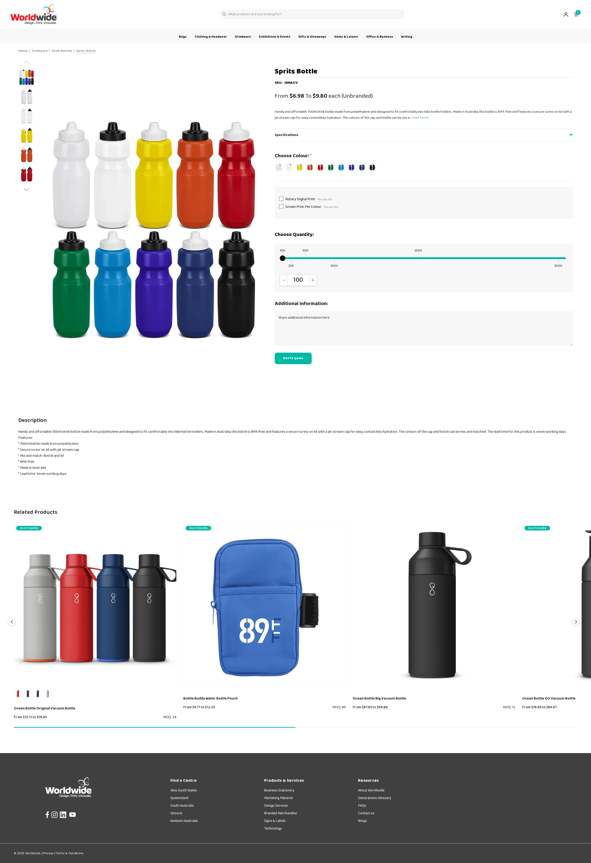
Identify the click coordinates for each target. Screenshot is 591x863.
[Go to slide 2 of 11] (27, 190)
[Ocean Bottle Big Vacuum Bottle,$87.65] (434, 605)
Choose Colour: (293, 156)
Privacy (48, 853)
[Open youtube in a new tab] (72, 813)
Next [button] (575, 622)
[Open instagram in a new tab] (54, 813)
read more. (420, 118)
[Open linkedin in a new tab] (63, 813)
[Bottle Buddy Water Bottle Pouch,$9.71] (264, 605)
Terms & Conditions (69, 853)
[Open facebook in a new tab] (46, 813)
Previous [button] (11, 622)
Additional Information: (301, 303)
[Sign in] (566, 14)
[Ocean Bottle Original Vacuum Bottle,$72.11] (95, 605)
